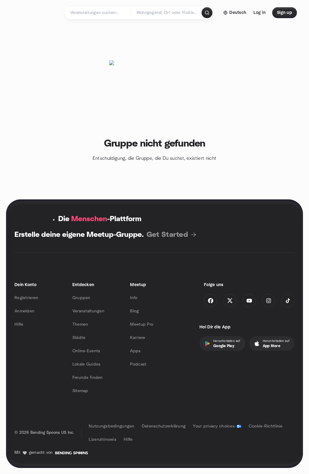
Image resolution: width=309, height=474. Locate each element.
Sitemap (80, 391)
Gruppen (81, 298)
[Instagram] (268, 300)
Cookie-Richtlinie (266, 426)
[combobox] (166, 13)
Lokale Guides (86, 364)
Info (133, 298)
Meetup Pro (141, 324)
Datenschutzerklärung (164, 426)
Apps (135, 351)
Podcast (138, 364)
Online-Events (86, 351)
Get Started (167, 234)
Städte (79, 338)
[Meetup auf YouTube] (249, 300)
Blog (134, 311)
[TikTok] (288, 300)
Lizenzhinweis (102, 439)
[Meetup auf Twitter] (230, 300)
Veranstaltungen (88, 311)
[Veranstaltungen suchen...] (207, 12)
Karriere (137, 338)
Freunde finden (87, 378)
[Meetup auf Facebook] (210, 300)
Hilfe (18, 324)
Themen (80, 324)
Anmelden (24, 311)
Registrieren (26, 298)
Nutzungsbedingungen (111, 426)
